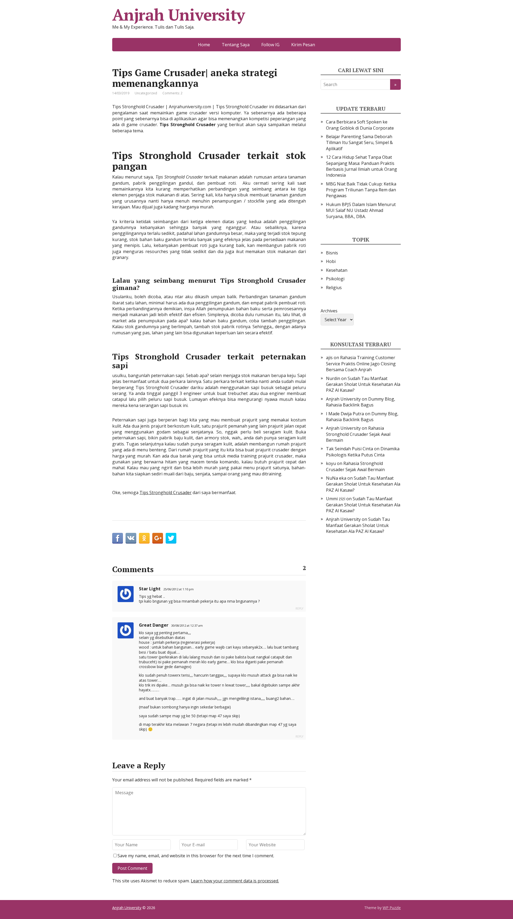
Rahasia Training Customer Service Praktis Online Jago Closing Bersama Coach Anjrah (361, 364)
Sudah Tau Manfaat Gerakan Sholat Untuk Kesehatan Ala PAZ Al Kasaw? (363, 384)
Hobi (331, 261)
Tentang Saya (236, 45)
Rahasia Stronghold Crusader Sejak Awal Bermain (358, 434)
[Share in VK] (131, 538)
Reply (299, 608)
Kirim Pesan (303, 45)
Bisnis (332, 253)
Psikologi (335, 279)
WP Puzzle (392, 907)
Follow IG (270, 45)
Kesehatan (336, 270)
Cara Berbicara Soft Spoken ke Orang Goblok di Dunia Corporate (360, 125)
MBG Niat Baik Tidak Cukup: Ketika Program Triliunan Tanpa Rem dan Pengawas (361, 190)
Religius (334, 287)
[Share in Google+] (157, 538)
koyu (331, 463)
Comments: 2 (172, 93)
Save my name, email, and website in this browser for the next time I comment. (196, 856)
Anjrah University (178, 14)
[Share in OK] (144, 538)
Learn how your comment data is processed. (235, 881)
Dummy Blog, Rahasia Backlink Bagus (360, 402)
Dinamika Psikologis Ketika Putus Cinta (362, 451)
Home (204, 45)
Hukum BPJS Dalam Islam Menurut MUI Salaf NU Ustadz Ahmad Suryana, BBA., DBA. (361, 210)
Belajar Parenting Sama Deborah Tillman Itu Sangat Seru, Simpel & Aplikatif (359, 143)
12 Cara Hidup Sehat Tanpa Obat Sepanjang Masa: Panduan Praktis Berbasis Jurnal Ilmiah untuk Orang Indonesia (361, 166)
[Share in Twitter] (171, 538)
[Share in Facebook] (117, 538)
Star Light (150, 589)
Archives (329, 311)
